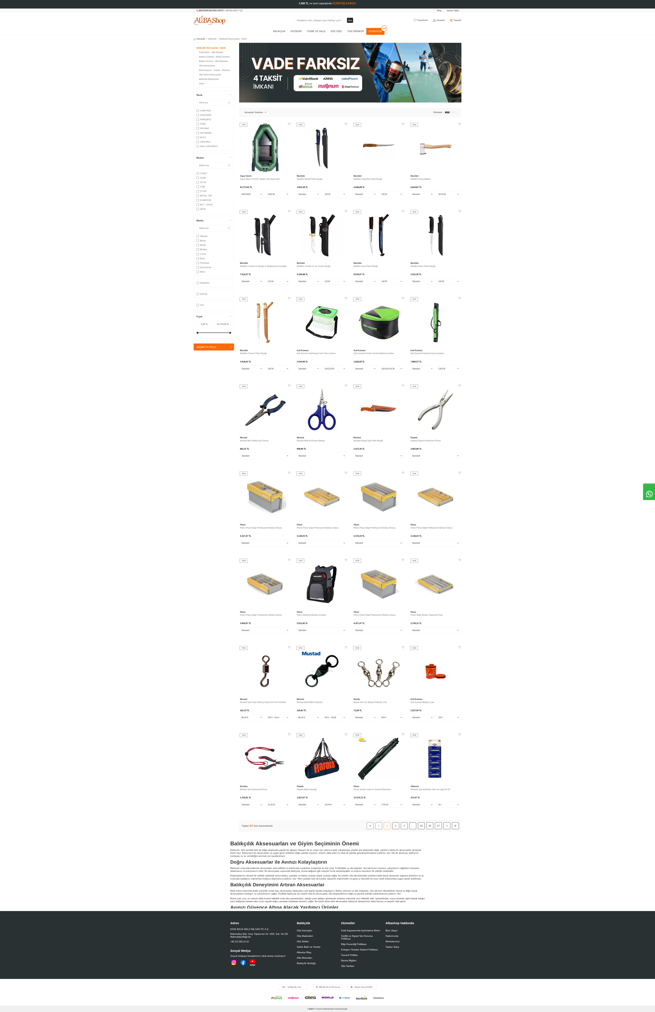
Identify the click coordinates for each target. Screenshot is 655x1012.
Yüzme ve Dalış (316, 31)
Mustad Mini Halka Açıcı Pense (254, 440)
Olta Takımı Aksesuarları (210, 75)
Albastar (204, 236)
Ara (350, 20)
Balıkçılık (279, 31)
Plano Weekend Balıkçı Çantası (311, 615)
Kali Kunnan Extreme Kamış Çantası (427, 353)
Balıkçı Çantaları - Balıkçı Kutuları (214, 57)
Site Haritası (347, 966)
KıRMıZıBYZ (205, 119)
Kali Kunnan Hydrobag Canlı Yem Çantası (316, 353)
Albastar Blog (304, 952)
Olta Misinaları (304, 957)
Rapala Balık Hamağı (307, 789)
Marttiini (301, 176)
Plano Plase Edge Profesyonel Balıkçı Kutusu (261, 528)
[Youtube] (252, 962)
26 (429, 825)
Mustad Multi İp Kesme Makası (311, 440)
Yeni (202, 305)
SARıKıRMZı (206, 115)
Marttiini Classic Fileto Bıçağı (253, 353)
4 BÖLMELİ (205, 142)
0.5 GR (203, 191)
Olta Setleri (303, 941)
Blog (439, 10)
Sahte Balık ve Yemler (309, 946)
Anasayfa (200, 39)
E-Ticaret (317, 1009)
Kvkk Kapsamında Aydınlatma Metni (360, 930)
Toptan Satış (392, 946)
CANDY (203, 173)
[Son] (455, 825)
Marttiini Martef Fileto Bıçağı (309, 179)
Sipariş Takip (453, 10)
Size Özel (336, 31)
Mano (202, 272)
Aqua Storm (246, 176)
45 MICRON (205, 200)
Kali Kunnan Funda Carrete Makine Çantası (374, 353)
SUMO (203, 178)
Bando (203, 245)
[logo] (210, 20)
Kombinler (375, 31)
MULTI (203, 137)
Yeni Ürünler (355, 31)
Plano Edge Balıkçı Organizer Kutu (427, 615)
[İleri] (446, 825)
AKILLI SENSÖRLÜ (209, 146)
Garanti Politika (349, 955)
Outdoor (296, 31)
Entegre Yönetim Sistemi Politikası (359, 949)
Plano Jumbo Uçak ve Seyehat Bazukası (372, 789)
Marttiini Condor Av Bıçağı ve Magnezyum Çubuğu (263, 266)
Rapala (414, 437)
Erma (202, 258)
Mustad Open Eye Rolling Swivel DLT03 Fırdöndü (263, 702)
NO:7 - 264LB (206, 204)
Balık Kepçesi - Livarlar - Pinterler (214, 70)
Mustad (243, 437)
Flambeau (204, 263)
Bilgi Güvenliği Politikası (354, 944)
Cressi (203, 254)
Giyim (201, 83)
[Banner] (350, 72)
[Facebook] (243, 962)
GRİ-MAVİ (204, 128)
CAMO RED (205, 110)
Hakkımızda (391, 936)
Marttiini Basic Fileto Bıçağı (423, 266)
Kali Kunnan (205, 267)
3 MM (202, 187)
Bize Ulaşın (391, 930)
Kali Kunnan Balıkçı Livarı (422, 702)
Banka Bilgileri (348, 960)
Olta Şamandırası (207, 65)
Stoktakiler (205, 283)
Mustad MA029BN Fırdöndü (310, 702)
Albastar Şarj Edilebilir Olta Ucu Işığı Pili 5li (430, 789)
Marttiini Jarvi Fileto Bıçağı (366, 266)
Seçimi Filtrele (206, 347)
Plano (242, 525)
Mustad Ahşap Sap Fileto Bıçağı (368, 440)
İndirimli (203, 294)
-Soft (310, 1009)
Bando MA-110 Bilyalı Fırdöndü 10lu (370, 702)
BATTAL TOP (206, 196)
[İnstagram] (233, 962)
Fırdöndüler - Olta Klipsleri (211, 52)
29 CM (203, 182)
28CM (203, 209)
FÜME (203, 124)
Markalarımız (392, 941)
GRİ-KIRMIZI (206, 133)
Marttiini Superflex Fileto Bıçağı (368, 179)
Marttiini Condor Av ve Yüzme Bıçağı (313, 266)
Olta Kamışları (304, 930)
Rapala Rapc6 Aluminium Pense (426, 440)
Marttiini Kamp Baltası (421, 179)
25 (421, 825)
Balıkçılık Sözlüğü (306, 963)
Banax (203, 240)
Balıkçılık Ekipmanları (209, 79)
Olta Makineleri (305, 936)
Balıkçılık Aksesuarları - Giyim (211, 48)
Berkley (203, 249)
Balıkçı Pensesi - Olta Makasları (213, 61)
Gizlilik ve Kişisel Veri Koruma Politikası (357, 937)
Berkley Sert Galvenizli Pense (253, 789)
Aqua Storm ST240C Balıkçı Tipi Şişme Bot (260, 179)
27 (438, 825)
